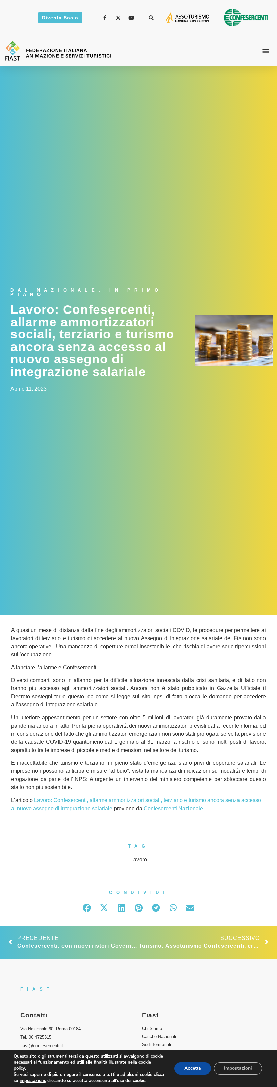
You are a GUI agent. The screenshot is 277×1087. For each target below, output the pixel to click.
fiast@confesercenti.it (41, 1045)
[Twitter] (119, 17)
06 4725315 (40, 1037)
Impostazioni (238, 1068)
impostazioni (32, 1081)
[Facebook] (106, 17)
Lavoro (138, 859)
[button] (151, 17)
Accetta (192, 1068)
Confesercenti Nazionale (173, 808)
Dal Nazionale (54, 290)
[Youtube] (132, 17)
